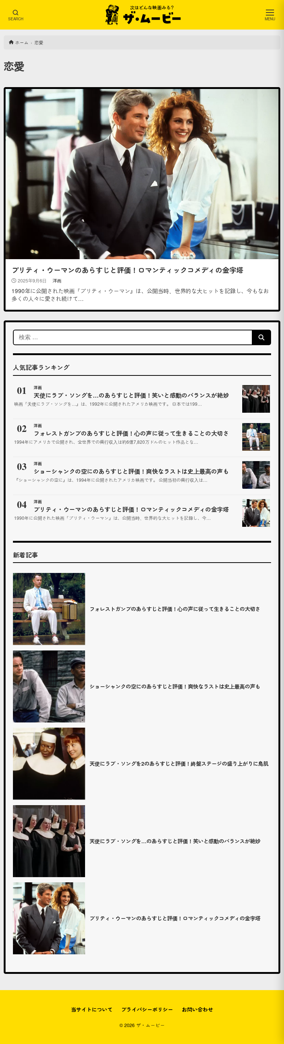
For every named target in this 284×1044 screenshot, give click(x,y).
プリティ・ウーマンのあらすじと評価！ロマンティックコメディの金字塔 (127, 270)
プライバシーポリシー (147, 1009)
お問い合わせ (197, 1009)
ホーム (21, 42)
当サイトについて (91, 1009)
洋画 (57, 280)
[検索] (261, 337)
